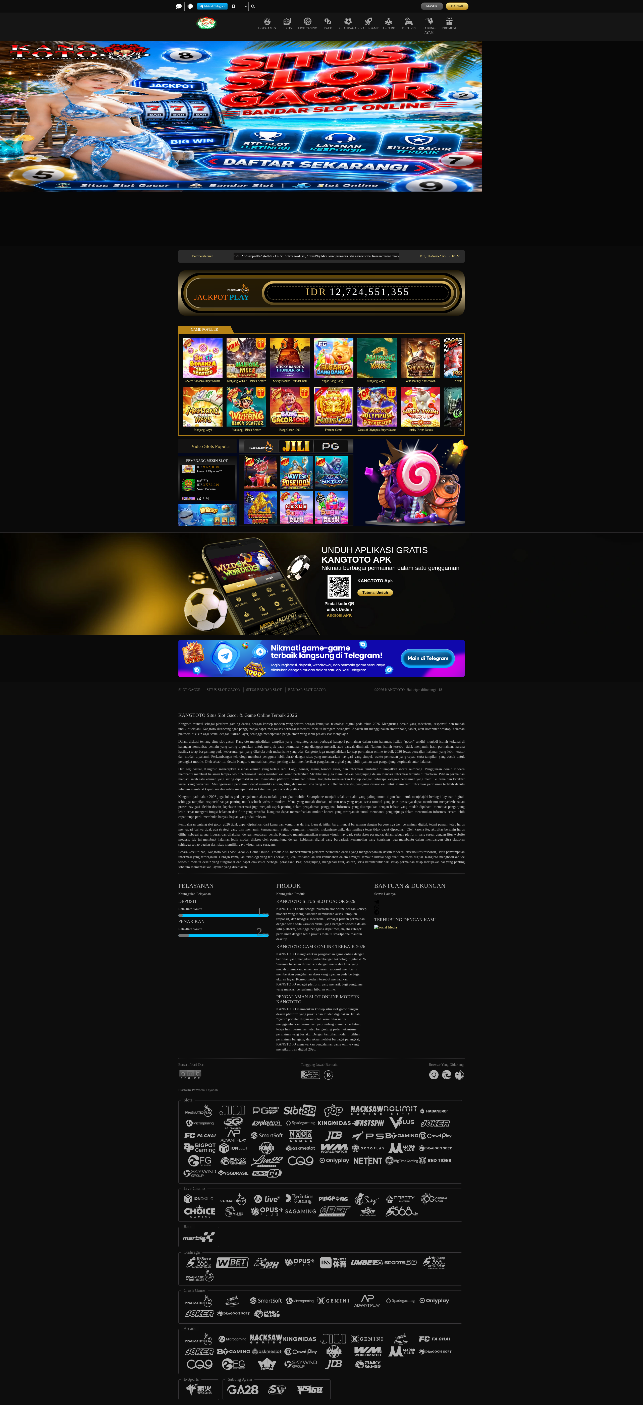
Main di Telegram (214, 6)
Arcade (388, 28)
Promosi (449, 28)
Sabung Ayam (429, 30)
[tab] (261, 446)
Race (328, 28)
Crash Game (368, 28)
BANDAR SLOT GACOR (307, 690)
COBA (264, 467)
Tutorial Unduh (375, 593)
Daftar (457, 6)
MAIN (206, 358)
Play (239, 297)
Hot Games (267, 28)
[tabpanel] (321, 116)
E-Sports (409, 28)
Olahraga (348, 28)
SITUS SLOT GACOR (223, 690)
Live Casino (307, 28)
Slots (287, 28)
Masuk (432, 6)
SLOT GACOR (189, 690)
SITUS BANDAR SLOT (264, 690)
